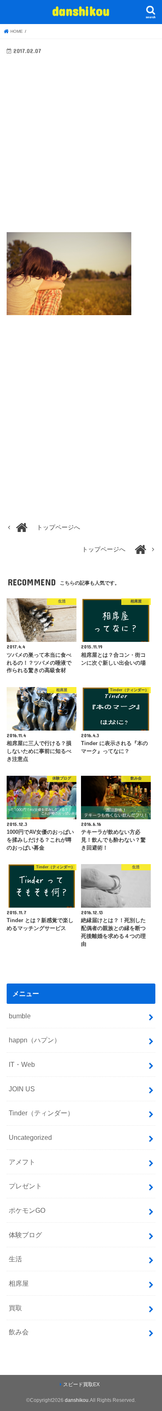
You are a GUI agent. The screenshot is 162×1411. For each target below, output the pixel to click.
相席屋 (19, 1283)
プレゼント (25, 1186)
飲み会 (19, 1332)
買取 (15, 1307)
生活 (15, 1259)
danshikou (81, 10)
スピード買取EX (81, 1384)
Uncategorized (30, 1137)
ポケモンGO (27, 1210)
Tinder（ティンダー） (41, 1113)
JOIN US (22, 1089)
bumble (20, 1016)
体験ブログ (25, 1235)
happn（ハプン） (35, 1040)
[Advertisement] (81, 149)
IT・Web (22, 1064)
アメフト (22, 1162)
